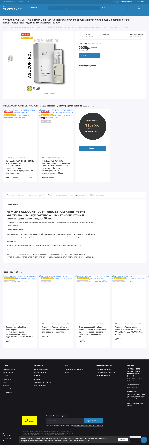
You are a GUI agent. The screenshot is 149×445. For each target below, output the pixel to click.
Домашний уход (49, 13)
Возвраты (37, 376)
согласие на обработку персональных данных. (88, 425)
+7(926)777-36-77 (133, 371)
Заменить (30, 177)
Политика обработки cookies (42, 441)
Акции (118, 13)
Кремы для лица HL (9, 369)
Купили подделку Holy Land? (43, 382)
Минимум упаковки (78, 195)
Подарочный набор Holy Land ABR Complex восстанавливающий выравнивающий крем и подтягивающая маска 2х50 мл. (19, 332)
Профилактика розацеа (138, 13)
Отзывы (21, 195)
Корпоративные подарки (57, 195)
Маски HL (6, 385)
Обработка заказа (97, 195)
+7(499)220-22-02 (122, 2)
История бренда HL (40, 372)
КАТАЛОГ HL (33, 8)
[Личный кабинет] (119, 8)
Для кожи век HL (8, 392)
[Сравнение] (124, 8)
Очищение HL (7, 389)
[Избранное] (130, 8)
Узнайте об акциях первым (56, 416)
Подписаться (91, 421)
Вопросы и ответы (36, 195)
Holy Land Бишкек (40, 385)
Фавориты (90, 13)
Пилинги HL (6, 376)
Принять (123, 439)
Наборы (105, 13)
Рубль (140, 2)
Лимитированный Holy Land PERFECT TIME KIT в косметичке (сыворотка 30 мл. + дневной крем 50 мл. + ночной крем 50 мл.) (92, 332)
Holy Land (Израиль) (137, 34)
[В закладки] (33, 112)
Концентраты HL (8, 372)
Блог (28, 2)
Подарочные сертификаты (74, 369)
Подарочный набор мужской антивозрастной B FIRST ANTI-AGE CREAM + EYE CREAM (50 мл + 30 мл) (129, 330)
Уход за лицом (29, 13)
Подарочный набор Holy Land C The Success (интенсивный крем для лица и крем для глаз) (56, 329)
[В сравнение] (30, 112)
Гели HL (5, 382)
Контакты (21, 2)
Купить (91, 148)
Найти (104, 8)
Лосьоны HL (7, 379)
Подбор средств (8, 13)
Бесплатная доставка (9, 2)
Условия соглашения (103, 376)
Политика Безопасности (104, 369)
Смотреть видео (49, 93)
